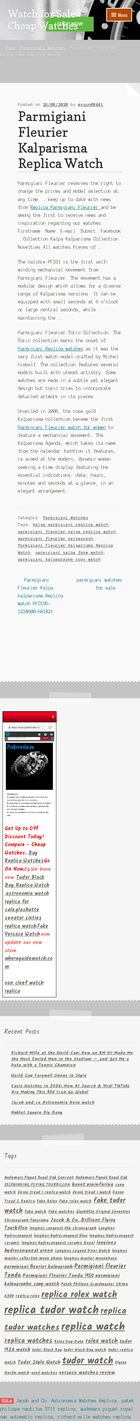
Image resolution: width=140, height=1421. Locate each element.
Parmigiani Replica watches (50, 348)
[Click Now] (29, 770)
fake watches (61, 1212)
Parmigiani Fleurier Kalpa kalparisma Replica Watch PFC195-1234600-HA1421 (40, 595)
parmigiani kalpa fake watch (69, 552)
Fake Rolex (47, 1201)
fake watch (35, 1212)
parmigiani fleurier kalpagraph (55, 538)
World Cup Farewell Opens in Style (49, 1075)
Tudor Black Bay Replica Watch (27, 881)
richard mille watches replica (94, 1417)
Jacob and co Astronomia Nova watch (52, 1102)
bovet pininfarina (92, 1184)
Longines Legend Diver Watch (82, 1251)
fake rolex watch (75, 1201)
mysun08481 (90, 104)
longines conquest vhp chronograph (63, 1228)
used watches (44, 1373)
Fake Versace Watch (26, 930)
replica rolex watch (79, 1295)
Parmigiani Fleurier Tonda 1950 (58, 1276)
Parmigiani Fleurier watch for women (62, 427)
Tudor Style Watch (39, 1362)
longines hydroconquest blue (61, 1236)
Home (10, 48)
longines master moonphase (90, 1258)
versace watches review (87, 1372)
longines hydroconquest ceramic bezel (58, 1243)
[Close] (53, 715)
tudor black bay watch (85, 1350)
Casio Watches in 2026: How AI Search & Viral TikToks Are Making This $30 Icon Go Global (70, 1088)
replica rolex (27, 1296)
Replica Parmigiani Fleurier (66, 207)
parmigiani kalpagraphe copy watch (59, 559)
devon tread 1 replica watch (44, 1192)
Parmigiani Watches (42, 48)
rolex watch (101, 1341)
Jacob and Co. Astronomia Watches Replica (66, 1400)
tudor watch (87, 1361)
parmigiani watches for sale (99, 583)
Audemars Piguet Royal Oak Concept (39, 1178)
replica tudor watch (51, 1310)
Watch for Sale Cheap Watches (43, 20)
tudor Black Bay (47, 1350)
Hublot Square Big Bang (36, 1112)
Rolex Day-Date (69, 1342)
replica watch (93, 1327)
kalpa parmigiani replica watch (70, 524)
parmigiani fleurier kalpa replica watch (67, 532)
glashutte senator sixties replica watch (23, 918)
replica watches (28, 1341)
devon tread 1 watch (92, 1192)
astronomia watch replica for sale (27, 902)
